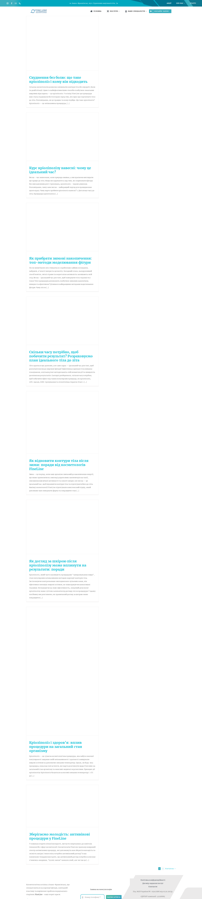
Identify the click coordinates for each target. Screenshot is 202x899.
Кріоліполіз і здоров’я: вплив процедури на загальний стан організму (55, 747)
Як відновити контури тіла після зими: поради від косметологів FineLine (58, 465)
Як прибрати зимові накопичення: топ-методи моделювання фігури (60, 260)
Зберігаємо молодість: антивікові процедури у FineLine (59, 836)
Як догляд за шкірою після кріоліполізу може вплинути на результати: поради (57, 565)
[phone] (20, 3)
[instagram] (7, 3)
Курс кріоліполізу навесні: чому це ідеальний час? (60, 170)
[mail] (16, 3)
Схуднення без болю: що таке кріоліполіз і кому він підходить (58, 79)
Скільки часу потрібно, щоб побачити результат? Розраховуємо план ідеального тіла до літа (61, 356)
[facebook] (12, 3)
